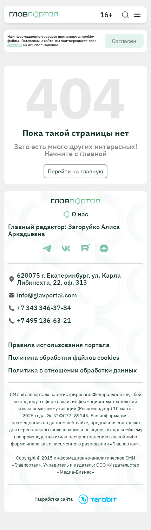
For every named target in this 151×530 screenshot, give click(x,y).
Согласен (124, 40)
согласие (14, 45)
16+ (106, 14)
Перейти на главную (75, 171)
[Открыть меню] (137, 15)
